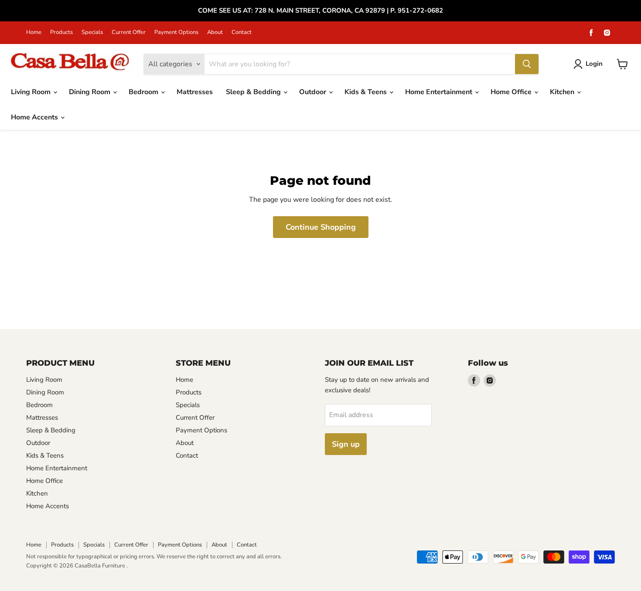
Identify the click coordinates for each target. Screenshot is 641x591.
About (215, 32)
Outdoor (313, 92)
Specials (92, 32)
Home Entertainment (439, 92)
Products (61, 32)
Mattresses (195, 92)
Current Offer (129, 32)
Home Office (512, 92)
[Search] (527, 64)
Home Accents (35, 117)
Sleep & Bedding (254, 92)
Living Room (31, 92)
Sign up (346, 444)
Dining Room (90, 92)
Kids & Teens (366, 92)
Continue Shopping (321, 227)
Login (594, 63)
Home (33, 32)
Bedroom (144, 92)
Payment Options (176, 32)
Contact (242, 32)
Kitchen (563, 92)
